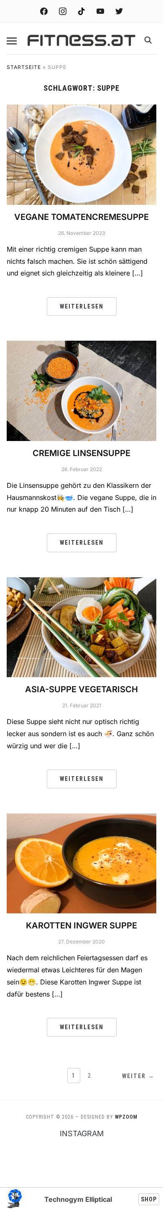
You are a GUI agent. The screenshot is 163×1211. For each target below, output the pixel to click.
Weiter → (138, 1076)
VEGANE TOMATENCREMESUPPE (81, 217)
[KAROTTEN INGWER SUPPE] (82, 863)
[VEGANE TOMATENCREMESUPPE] (82, 154)
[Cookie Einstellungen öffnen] (15, 1200)
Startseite (24, 67)
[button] (12, 41)
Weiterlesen (82, 306)
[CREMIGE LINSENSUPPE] (82, 390)
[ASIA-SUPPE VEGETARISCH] (82, 626)
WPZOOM (126, 1117)
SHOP (149, 1199)
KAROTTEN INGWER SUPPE (81, 925)
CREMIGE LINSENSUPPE (81, 453)
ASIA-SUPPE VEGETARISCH (81, 689)
